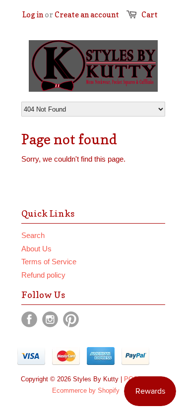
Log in (32, 14)
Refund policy (43, 275)
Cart (149, 14)
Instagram (50, 319)
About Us (36, 248)
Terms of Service (48, 261)
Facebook (29, 319)
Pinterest (71, 319)
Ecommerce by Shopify (86, 390)
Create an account (87, 14)
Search (33, 235)
